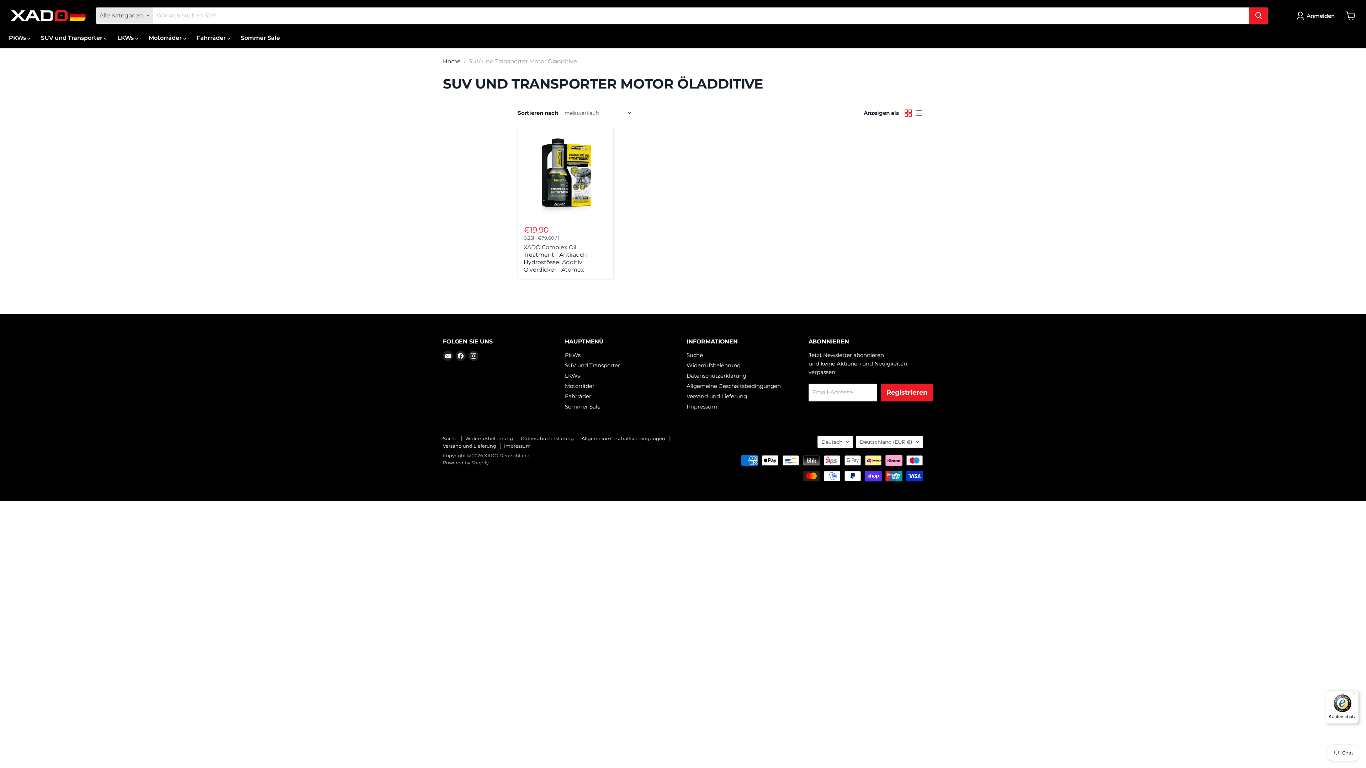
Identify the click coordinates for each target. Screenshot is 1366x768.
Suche (695, 355)
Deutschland (886, 442)
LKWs (126, 37)
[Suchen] (1258, 15)
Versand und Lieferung (717, 396)
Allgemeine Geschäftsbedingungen (734, 386)
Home (452, 61)
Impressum (702, 406)
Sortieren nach (538, 113)
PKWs (18, 37)
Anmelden (1321, 15)
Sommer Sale (260, 37)
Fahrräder (212, 37)
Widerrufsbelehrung (714, 365)
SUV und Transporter (72, 37)
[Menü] (1354, 694)
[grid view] (908, 113)
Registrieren (906, 392)
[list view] (918, 113)
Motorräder (166, 37)
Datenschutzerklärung (716, 375)
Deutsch (831, 442)
